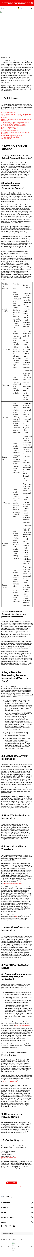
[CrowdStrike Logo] (2, 9)
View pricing (16, 1187)
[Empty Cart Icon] (24, 8)
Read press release (20, 3)
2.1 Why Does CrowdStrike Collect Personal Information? (16, 114)
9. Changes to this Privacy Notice (10, 137)
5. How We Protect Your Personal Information (13, 125)
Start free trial (11, 1183)
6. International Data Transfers (9, 127)
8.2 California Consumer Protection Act (12, 135)
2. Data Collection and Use (8, 112)
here (16, 916)
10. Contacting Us (6, 138)
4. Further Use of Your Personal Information (13, 124)
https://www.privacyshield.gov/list (12, 883)
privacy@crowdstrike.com (22, 1025)
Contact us (22, 1183)
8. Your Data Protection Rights (9, 130)
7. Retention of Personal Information (11, 129)
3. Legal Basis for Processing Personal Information (15, 122)
